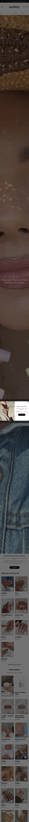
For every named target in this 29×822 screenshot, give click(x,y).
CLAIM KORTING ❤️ (22, 414)
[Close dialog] (28, 402)
